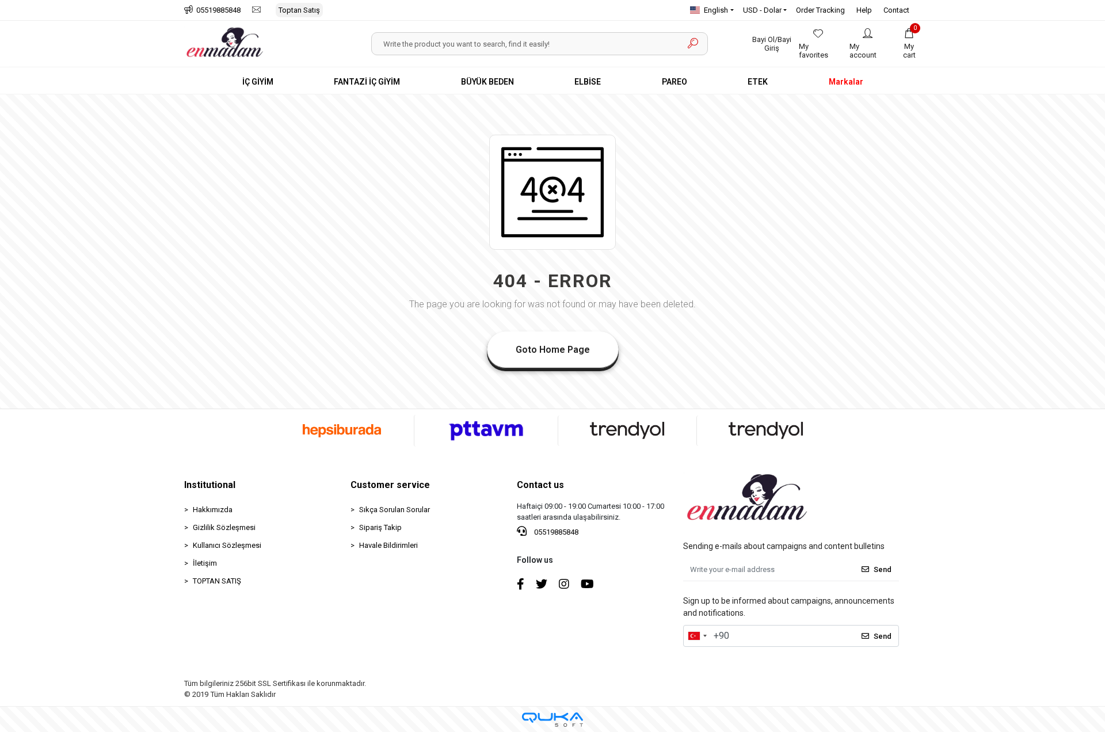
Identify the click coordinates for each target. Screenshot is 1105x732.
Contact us (540, 484)
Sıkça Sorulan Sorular (394, 509)
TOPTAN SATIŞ (217, 581)
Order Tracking (820, 10)
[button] (909, 44)
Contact (896, 10)
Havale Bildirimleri (388, 545)
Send (882, 569)
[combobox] (697, 636)
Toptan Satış (299, 10)
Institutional (209, 484)
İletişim (205, 563)
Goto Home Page (553, 349)
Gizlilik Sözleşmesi (224, 527)
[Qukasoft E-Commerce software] (552, 719)
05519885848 (555, 532)
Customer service (390, 484)
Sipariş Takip (380, 527)
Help (864, 10)
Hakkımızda (213, 509)
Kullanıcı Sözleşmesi (227, 545)
